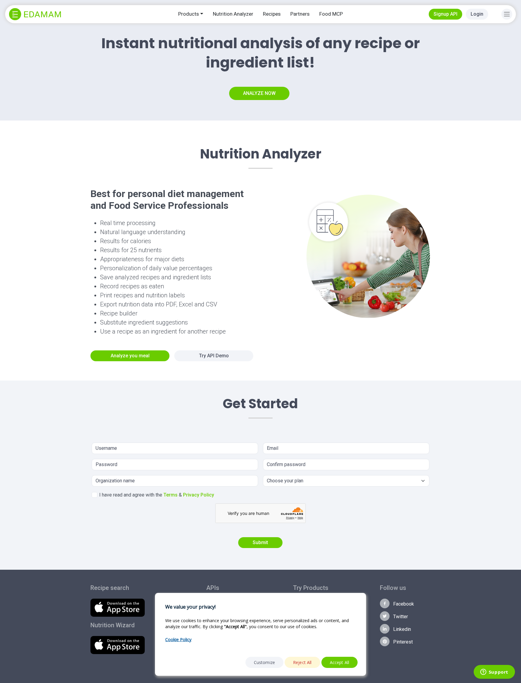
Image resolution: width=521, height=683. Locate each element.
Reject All (302, 662)
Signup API (445, 14)
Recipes (272, 14)
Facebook (403, 604)
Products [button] (188, 14)
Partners (300, 14)
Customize (264, 662)
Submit (260, 542)
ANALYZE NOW (259, 93)
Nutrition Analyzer (233, 14)
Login (477, 14)
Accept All (339, 662)
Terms (170, 495)
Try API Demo (214, 356)
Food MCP (331, 14)
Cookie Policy (178, 639)
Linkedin (401, 629)
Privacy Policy (198, 495)
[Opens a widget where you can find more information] (494, 672)
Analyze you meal (130, 356)
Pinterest (402, 642)
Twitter (400, 616)
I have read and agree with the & (156, 495)
